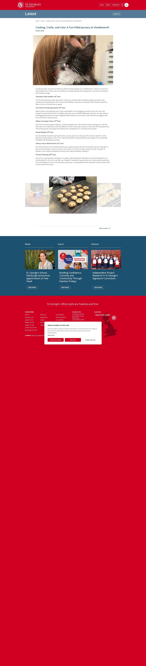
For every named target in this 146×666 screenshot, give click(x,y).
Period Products (61, 317)
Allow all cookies (55, 340)
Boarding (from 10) (31, 330)
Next (111, 195)
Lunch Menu (60, 315)
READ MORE (32, 287)
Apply (108, 5)
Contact (116, 5)
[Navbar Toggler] (126, 5)
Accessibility (59, 320)
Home (37, 21)
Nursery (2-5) (29, 317)
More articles (103, 228)
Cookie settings (90, 340)
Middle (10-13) (29, 322)
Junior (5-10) (29, 320)
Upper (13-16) (29, 325)
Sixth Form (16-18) (30, 327)
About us (43, 315)
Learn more (51, 335)
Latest (42, 21)
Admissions (44, 317)
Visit (102, 5)
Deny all (73, 340)
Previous (34, 195)
